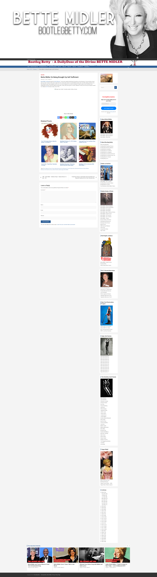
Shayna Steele (103, 438)
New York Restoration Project (106, 329)
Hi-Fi (47, 86)
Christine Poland (103, 402)
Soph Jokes (102, 230)
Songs (43, 559)
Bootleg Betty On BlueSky (105, 149)
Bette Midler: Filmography (105, 210)
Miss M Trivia (103, 224)
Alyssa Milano (86, 168)
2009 (103, 530)
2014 (103, 523)
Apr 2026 (103, 500)
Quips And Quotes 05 (104, 362)
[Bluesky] (75, 117)
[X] (70, 117)
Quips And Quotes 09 (104, 368)
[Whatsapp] (66, 117)
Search (115, 87)
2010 (103, 529)
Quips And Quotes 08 (104, 367)
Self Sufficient (57, 81)
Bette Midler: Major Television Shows (107, 212)
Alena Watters (103, 398)
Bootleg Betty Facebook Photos (106, 146)
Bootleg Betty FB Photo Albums (106, 147)
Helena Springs (103, 408)
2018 (103, 516)
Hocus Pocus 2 (119, 559)
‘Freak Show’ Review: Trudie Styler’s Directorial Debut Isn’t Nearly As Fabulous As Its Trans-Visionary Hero (83, 177)
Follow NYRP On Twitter (105, 327)
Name (42, 204)
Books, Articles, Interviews (105, 219)
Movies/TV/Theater (34, 66)
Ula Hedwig (102, 444)
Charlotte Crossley (104, 401)
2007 (103, 533)
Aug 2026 (103, 493)
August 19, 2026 (31, 567)
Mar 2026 (103, 501)
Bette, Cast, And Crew (104, 480)
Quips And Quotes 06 (104, 364)
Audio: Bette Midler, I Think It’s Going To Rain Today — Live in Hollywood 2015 (90, 565)
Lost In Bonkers (103, 292)
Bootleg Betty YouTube (105, 184)
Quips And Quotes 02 (104, 357)
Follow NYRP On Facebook (105, 326)
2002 (103, 541)
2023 (103, 509)
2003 (103, 540)
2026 (103, 492)
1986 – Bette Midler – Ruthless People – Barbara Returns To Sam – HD (54, 177)
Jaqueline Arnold (103, 410)
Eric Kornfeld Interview (104, 287)
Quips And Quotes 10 (104, 370)
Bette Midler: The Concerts (105, 215)
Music (59, 66)
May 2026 (104, 498)
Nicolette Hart (103, 430)
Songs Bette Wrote (104, 229)
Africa (44, 168)
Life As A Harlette (104, 422)
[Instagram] (68, 117)
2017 (103, 518)
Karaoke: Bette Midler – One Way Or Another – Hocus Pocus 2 (115, 565)
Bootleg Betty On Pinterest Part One (107, 153)
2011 (103, 527)
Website (42, 215)
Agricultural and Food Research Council (62, 168)
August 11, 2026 (83, 567)
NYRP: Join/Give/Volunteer (105, 330)
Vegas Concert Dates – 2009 (106, 483)
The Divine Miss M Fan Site (33, 561)
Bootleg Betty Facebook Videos (106, 183)
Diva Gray (102, 404)
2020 (103, 513)
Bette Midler (43, 81)
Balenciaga (61, 169)
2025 (103, 506)
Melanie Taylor (103, 425)
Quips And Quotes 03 (104, 359)
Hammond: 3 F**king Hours (105, 289)
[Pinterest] (61, 117)
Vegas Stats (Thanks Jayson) (106, 484)
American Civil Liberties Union (46, 169)
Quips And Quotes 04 (104, 361)
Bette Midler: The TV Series (105, 181)
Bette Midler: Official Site (105, 137)
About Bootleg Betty (104, 144)
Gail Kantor (102, 407)
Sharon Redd (103, 436)
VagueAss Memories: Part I (105, 295)
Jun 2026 (103, 497)
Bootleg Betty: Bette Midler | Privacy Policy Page (50, 574)
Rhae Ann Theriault (104, 433)
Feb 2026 (103, 503)
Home (28, 66)
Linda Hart (102, 424)
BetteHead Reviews (104, 481)
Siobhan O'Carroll (103, 439)
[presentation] (127, 546)
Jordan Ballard (103, 416)
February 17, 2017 (44, 79)
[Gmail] (63, 117)
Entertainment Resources (105, 221)
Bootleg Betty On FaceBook (106, 150)
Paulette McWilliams (104, 431)
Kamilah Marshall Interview (105, 290)
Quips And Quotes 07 (104, 365)
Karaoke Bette (103, 263)
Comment (43, 190)
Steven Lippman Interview (105, 293)
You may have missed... (34, 546)
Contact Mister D (86, 66)
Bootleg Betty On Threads (105, 156)
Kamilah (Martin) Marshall (105, 418)
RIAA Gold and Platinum (105, 225)
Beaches (85, 559)
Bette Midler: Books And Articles (106, 207)
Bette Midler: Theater (104, 218)
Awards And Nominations (53, 66)
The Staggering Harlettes (105, 441)
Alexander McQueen (79, 168)
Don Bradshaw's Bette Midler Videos (107, 186)
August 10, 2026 (109, 567)
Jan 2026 (103, 504)
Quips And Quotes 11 (104, 371)
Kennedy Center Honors (105, 222)
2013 (103, 524)
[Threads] (73, 117)
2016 (103, 520)
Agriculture (72, 168)
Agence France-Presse (50, 168)
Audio (29, 559)
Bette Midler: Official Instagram (106, 135)
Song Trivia (102, 227)
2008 (103, 532)
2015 (103, 521)
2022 (103, 510)
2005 (103, 536)
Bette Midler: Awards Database (106, 134)
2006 (103, 535)
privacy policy (112, 111)
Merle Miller (102, 428)
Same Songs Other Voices (105, 265)
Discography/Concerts (42, 66)
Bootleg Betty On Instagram (106, 152)
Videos (64, 66)
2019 (103, 515)
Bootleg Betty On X (104, 158)
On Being (47, 81)
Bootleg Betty (37, 574)
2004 (103, 538)
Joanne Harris (103, 413)
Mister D (50, 79)
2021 (103, 512)
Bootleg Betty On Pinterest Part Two (107, 155)
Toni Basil (102, 442)
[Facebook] (58, 117)
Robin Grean (102, 435)
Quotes (42, 74)
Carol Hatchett (103, 399)
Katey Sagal (102, 419)
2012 (103, 526)
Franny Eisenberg (103, 405)
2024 (103, 507)
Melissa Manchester (104, 427)
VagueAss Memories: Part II (106, 297)
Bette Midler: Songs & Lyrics (106, 213)
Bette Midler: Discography (105, 209)
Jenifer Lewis (103, 411)
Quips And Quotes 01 (104, 356)
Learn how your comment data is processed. (66, 224)
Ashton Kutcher (56, 169)
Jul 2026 (103, 495)
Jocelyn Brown (103, 415)
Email (42, 210)
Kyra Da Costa (103, 421)
